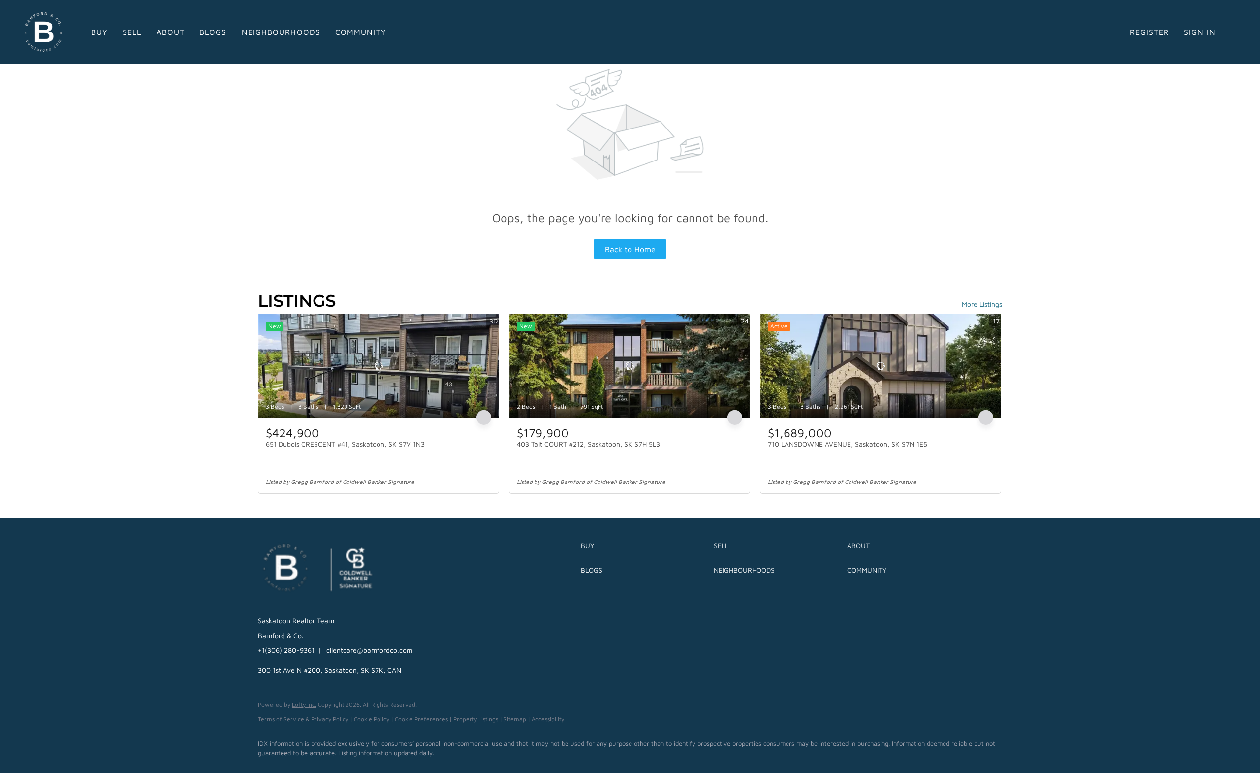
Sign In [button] (1200, 32)
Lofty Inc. (304, 704)
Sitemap (515, 719)
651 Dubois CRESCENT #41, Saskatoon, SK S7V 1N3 (345, 444)
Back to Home (630, 249)
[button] (645, 545)
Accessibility (548, 719)
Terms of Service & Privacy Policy (303, 719)
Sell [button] (132, 32)
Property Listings (475, 719)
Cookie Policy (371, 719)
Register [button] (1149, 32)
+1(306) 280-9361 (286, 650)
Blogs (213, 32)
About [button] (171, 32)
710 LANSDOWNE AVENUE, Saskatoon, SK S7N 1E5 (847, 444)
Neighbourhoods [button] (281, 32)
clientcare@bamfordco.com (369, 650)
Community (360, 32)
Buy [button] (99, 32)
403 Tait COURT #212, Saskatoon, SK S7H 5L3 (588, 444)
